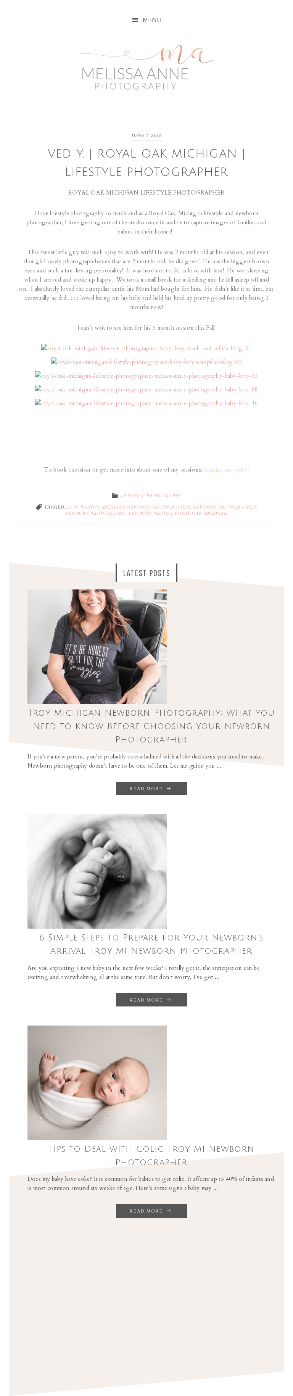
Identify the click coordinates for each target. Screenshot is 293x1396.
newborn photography (95, 513)
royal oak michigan (201, 513)
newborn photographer (224, 507)
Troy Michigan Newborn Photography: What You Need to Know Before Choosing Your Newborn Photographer (151, 726)
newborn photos (150, 513)
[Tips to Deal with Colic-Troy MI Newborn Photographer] (97, 1138)
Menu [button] (152, 20)
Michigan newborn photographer (146, 507)
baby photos (83, 507)
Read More (147, 789)
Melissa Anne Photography (146, 62)
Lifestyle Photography (151, 496)
